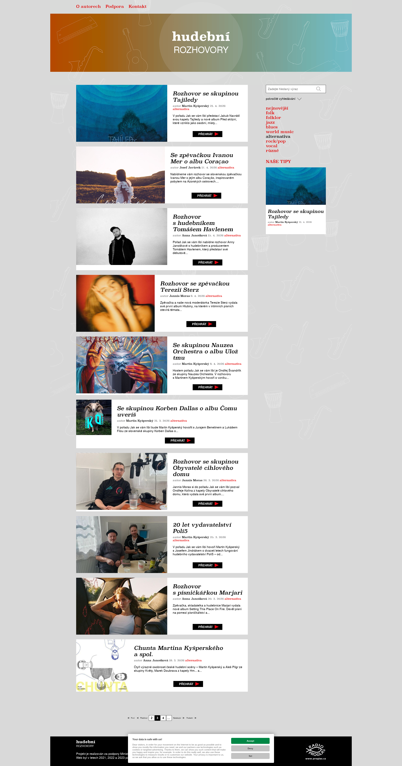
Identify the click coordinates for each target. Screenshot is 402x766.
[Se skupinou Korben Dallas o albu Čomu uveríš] (93, 424)
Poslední (191, 718)
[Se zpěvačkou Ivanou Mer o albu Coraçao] (120, 174)
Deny (250, 748)
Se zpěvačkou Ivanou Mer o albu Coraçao (201, 158)
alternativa (181, 109)
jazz (270, 123)
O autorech (88, 7)
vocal (271, 146)
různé (272, 151)
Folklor (273, 118)
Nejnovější (277, 108)
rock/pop (276, 141)
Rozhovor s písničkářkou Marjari (207, 589)
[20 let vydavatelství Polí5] (121, 544)
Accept (250, 741)
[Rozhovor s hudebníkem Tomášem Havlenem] (121, 239)
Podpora (115, 7)
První (131, 718)
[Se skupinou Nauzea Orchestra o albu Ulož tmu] (121, 365)
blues (272, 127)
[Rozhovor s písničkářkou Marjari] (121, 606)
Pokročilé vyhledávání (280, 99)
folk (270, 113)
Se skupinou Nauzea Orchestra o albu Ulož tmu (205, 351)
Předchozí (142, 718)
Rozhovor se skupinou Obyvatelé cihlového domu (205, 467)
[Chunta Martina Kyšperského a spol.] (102, 665)
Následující (178, 718)
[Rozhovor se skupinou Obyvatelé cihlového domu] (121, 482)
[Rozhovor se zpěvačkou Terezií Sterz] (115, 303)
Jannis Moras (179, 296)
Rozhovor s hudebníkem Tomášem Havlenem (203, 223)
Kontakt (138, 7)
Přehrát (205, 134)
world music (280, 132)
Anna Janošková (194, 235)
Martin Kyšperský (195, 106)
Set (250, 756)
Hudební (201, 42)
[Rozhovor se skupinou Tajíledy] (121, 113)
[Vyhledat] (318, 89)
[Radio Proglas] (315, 752)
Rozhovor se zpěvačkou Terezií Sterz (194, 286)
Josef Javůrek (190, 167)
